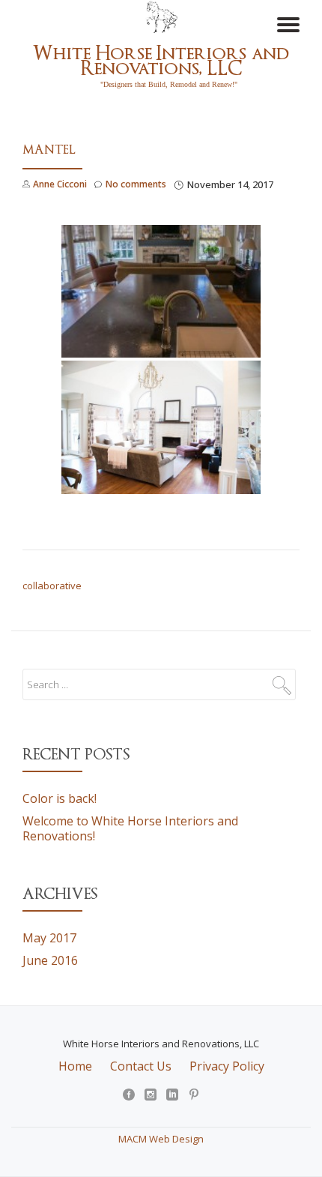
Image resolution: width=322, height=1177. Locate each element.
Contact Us (140, 1066)
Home (75, 1066)
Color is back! (59, 798)
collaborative (52, 585)
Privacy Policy (226, 1066)
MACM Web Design (161, 1139)
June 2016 (50, 960)
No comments (136, 184)
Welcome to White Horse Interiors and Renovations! (130, 828)
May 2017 (49, 938)
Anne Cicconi (60, 184)
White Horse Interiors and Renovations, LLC (161, 61)
